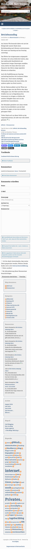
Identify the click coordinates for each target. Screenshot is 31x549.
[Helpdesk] (10, 462)
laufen (15, 479)
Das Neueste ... (9, 410)
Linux (8, 481)
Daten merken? (7, 268)
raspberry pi (20, 503)
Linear (16, 171)
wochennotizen (19, 532)
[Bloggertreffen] (22, 448)
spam (20, 513)
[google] (23, 460)
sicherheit (14, 508)
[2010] (5, 442)
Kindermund (9, 477)
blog (19, 448)
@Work (3, 125)
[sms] (13, 510)
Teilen (17, 145)
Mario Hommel (14, 37)
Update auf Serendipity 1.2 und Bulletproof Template (16, 28)
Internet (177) (10, 307)
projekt (7, 503)
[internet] (13, 466)
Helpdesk (14, 462)
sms (16, 510)
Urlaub (15, 30)
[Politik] (11, 495)
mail (22, 482)
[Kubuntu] (19, 477)
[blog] (16, 448)
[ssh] (22, 513)
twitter (18, 524)
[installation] (20, 464)
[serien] (21, 506)
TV (13, 525)
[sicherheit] (10, 508)
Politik (14, 495)
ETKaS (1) (9, 303)
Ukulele (7, 527)
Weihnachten (17, 529)
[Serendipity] (9, 506)
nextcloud (15, 490)
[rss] (5, 506)
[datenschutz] (20, 453)
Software (13, 513)
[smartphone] (19, 508)
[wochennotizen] (11, 532)
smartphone (9, 510)
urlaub (14, 527)
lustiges (16, 482)
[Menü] (15, 24)
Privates (12, 499)
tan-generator (15, 522)
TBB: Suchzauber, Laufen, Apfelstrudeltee (12, 143)
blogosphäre (9, 453)
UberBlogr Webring (12, 430)
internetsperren (10, 474)
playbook (19, 492)
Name (3, 185)
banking (21, 445)
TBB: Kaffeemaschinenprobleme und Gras (12, 139)
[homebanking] (17, 462)
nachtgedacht (17, 488)
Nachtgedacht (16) (11, 315)
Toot (5, 145)
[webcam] (22, 527)
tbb (22, 521)
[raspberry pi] (15, 503)
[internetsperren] (20, 471)
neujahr (7, 490)
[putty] (10, 503)
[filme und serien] (21, 457)
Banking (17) (10, 301)
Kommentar (5, 209)
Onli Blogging (9, 424)
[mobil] (14, 485)
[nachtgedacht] (12, 488)
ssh (6, 515)
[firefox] (17, 460)
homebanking (9, 464)
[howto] (14, 464)
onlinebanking (9, 492)
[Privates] (17, 495)
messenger (10, 485)
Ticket (9, 525)
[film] (16, 457)
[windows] (22, 529)
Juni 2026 (8, 408)
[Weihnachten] (11, 529)
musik (8, 487)
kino (16, 477)
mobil (17, 485)
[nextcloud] (11, 490)
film (18, 457)
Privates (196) (10, 317)
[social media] (18, 510)
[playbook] (15, 492)
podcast (8, 495)
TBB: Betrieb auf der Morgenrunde (10, 137)
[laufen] (12, 479)
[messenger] (5, 485)
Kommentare (11, 288)
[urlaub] (11, 527)
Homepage (4, 197)
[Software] (10, 513)
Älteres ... (8, 412)
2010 (8, 442)
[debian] (13, 455)
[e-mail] (19, 455)
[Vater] (17, 527)
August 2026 (9, 404)
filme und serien (11, 460)
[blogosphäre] (15, 450)
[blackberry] (5, 448)
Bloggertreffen (9, 450)
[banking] (17, 445)
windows (8, 532)
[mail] (20, 482)
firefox (20, 460)
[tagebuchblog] (8, 518)
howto (17, 464)
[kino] (14, 477)
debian (17, 455)
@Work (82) (9, 299)
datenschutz (9, 455)
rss (8, 506)
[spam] (17, 513)
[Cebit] (14, 453)
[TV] (11, 525)
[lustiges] (11, 482)
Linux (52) (9, 311)
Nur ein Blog (9, 426)
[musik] (20, 485)
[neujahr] (23, 488)
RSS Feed (9, 286)
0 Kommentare (10, 125)
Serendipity (15, 505)
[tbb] (20, 522)
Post (11, 145)
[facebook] (9, 457)
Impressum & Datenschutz (15, 546)
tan (8, 522)
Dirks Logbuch (9, 428)
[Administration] (20, 442)
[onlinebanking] (19, 490)
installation (8, 466)
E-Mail (3, 191)
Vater (19, 527)
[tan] (5, 522)
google (7, 462)
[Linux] (18, 479)
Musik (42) (9, 313)
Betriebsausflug (9, 34)
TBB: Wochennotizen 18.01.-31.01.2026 (11, 384)
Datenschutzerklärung (20, 266)
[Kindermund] (20, 474)
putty (13, 503)
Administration (11, 445)
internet (12, 470)
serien (7, 508)
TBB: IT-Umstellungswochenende (10, 141)
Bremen (3, 130)
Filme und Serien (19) (12, 305)
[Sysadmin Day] (15, 515)
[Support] (8, 515)
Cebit (17, 453)
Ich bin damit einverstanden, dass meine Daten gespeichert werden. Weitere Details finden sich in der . (14, 263)
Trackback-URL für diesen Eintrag (10, 156)
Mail (5, 148)
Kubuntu (8, 479)
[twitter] (15, 525)
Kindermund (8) (11, 309)
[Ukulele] (22, 525)
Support (12, 515)
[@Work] (10, 442)
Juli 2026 (8, 406)
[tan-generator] (10, 522)
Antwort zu (5, 203)
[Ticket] (5, 525)
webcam (7, 529)
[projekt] (21, 500)
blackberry (11, 448)
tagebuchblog (16, 518)
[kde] (16, 474)
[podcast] (22, 492)
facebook (12, 457)
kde (18, 474)
